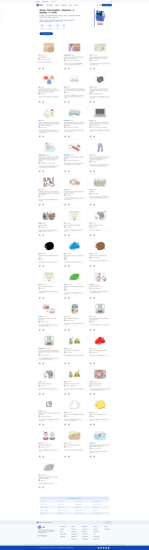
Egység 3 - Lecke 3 (96, 507)
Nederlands (107, 544)
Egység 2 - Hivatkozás (44, 507)
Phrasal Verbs (85, 534)
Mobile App (46, 1)
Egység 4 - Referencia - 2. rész (98, 513)
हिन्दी (57, 544)
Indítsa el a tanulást (46, 33)
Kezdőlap (42, 20)
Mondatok (95, 529)
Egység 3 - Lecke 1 (61, 507)
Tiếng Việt (53, 544)
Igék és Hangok (96, 536)
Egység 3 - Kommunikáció (45, 510)
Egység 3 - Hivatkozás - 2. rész (80, 510)
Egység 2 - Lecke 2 (61, 504)
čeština (116, 544)
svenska (112, 544)
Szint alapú (73, 529)
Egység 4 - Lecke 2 (44, 513)
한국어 (91, 544)
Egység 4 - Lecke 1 (96, 510)
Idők (94, 534)
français (29, 544)
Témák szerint (74, 531)
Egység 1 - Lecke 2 (61, 501)
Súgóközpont (62, 536)
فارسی (67, 544)
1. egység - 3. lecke (78, 501)
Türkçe (37, 544)
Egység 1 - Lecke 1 (44, 501)
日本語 (84, 544)
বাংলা (103, 544)
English (25, 544)
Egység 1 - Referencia (96, 501)
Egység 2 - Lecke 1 (44, 504)
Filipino (64, 544)
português (80, 544)
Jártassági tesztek (74, 534)
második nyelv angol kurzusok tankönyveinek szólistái (61, 20)
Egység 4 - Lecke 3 (61, 513)
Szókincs (46, 20)
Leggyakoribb (74, 536)
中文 (87, 544)
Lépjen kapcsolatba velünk (63, 534)
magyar (123, 544)
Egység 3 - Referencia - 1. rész (63, 510)
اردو (101, 544)
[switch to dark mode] (112, 1)
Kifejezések (84, 526)
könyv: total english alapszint (46, 21)
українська (49, 544)
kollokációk (84, 531)
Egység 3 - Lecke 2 (78, 507)
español (33, 544)
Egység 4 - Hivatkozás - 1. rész (80, 513)
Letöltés (108, 522)
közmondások (85, 536)
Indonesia (71, 544)
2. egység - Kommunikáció (97, 504)
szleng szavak (85, 529)
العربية (60, 544)
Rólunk (61, 531)
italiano (40, 544)
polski (94, 544)
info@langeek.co (43, 535)
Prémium (54, 1)
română (120, 544)
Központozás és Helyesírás (96, 531)
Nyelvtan (95, 526)
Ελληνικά (97, 544)
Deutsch (75, 544)
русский (44, 544)
